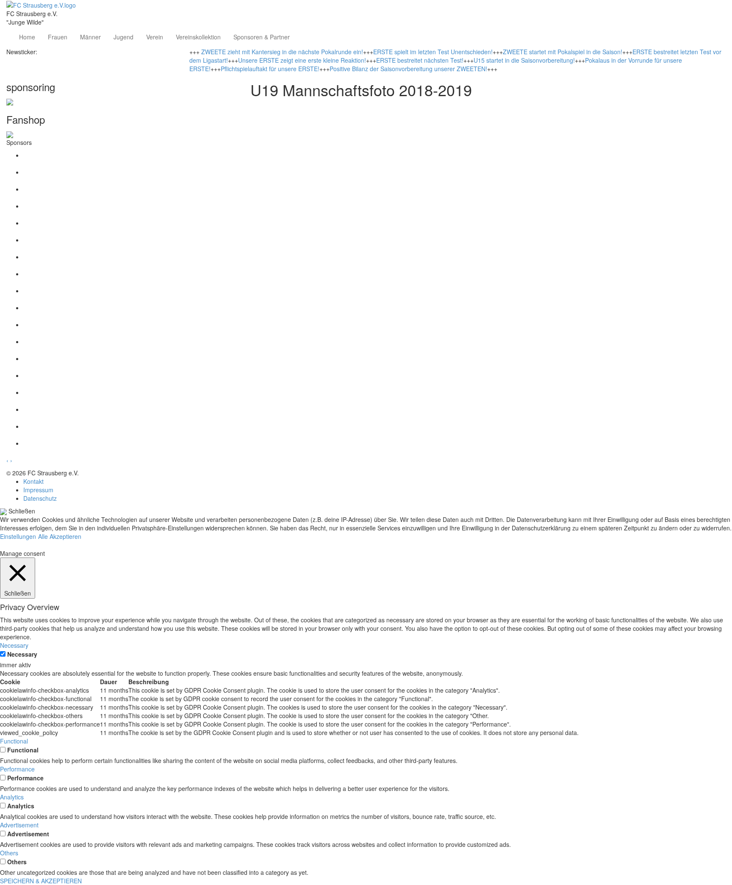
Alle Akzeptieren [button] (59, 536)
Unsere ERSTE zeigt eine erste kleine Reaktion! (302, 60)
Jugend (123, 37)
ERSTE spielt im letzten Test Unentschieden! (433, 51)
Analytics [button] (12, 797)
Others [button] (9, 853)
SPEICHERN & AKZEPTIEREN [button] (41, 881)
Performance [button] (17, 769)
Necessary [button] (14, 645)
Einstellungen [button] (18, 536)
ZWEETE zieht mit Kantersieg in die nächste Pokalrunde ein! (282, 51)
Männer (90, 37)
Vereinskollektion (198, 37)
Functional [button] (14, 741)
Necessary (22, 654)
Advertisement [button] (19, 825)
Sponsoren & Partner (261, 37)
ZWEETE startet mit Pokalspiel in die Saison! (562, 51)
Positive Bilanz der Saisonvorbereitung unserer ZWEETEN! (408, 68)
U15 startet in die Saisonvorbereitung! (524, 60)
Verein (154, 37)
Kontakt (33, 481)
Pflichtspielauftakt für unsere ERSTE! (270, 68)
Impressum (38, 490)
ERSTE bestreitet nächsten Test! (419, 60)
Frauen (57, 37)
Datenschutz (40, 498)
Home (27, 37)
